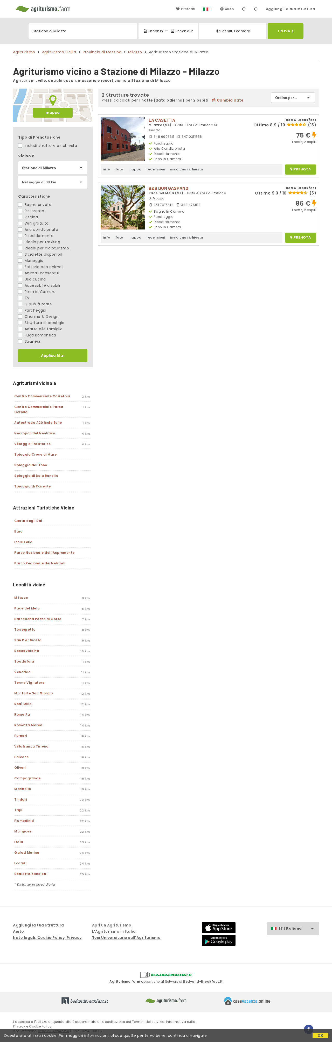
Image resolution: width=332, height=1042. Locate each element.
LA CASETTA (162, 120)
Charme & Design (41, 316)
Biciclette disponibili (43, 254)
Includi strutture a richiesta (50, 145)
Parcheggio (34, 310)
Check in (155, 30)
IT (211, 8)
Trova (283, 31)
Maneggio (33, 260)
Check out (184, 30)
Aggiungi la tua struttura (290, 8)
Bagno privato (37, 204)
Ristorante (33, 210)
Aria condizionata (40, 229)
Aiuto (229, 8)
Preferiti (188, 8)
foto (119, 169)
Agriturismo (24, 52)
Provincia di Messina (102, 52)
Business (32, 341)
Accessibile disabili (41, 285)
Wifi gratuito (36, 223)
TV (26, 297)
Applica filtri (53, 355)
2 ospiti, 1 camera (235, 30)
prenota (302, 169)
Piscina (30, 217)
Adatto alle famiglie (43, 329)
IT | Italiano (290, 928)
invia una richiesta (186, 169)
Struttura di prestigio (44, 322)
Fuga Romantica (39, 335)
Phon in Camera (39, 291)
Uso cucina (34, 279)
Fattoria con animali (43, 266)
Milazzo (135, 52)
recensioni (156, 169)
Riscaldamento (38, 235)
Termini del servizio (148, 1021)
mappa (53, 112)
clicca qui (119, 1035)
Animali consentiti (41, 273)
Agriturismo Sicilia (59, 52)
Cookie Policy (40, 1026)
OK (320, 1035)
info (106, 169)
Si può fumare (37, 304)
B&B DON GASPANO (169, 188)
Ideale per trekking (41, 242)
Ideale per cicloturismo (46, 248)
